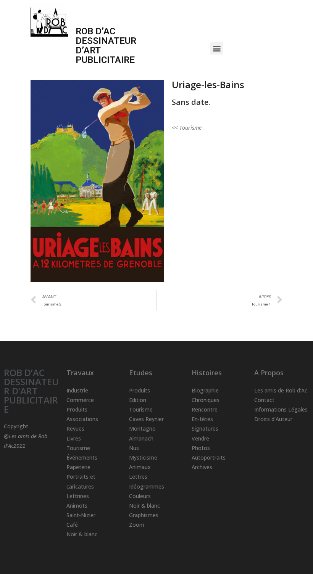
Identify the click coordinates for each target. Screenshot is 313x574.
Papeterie (78, 467)
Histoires (207, 372)
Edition (137, 400)
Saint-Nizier (80, 515)
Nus (134, 448)
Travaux (80, 372)
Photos (201, 448)
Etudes (140, 372)
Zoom (136, 524)
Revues (75, 428)
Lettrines (77, 496)
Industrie (77, 390)
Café (72, 524)
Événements (81, 457)
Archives (202, 467)
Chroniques (205, 400)
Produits (76, 409)
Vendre (200, 438)
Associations (82, 419)
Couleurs (140, 496)
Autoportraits (209, 457)
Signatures (205, 428)
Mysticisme (143, 457)
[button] (216, 48)
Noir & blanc (81, 534)
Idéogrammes (146, 486)
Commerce (80, 400)
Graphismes (143, 515)
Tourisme (78, 448)
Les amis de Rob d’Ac (280, 390)
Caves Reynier (146, 419)
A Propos (269, 372)
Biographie (205, 390)
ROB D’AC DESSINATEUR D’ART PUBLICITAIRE (31, 390)
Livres (73, 438)
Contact (264, 400)
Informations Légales (281, 409)
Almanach (141, 438)
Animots (76, 505)
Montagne (142, 428)
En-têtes (202, 419)
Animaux (140, 467)
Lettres (138, 476)
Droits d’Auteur (273, 419)
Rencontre (205, 409)
